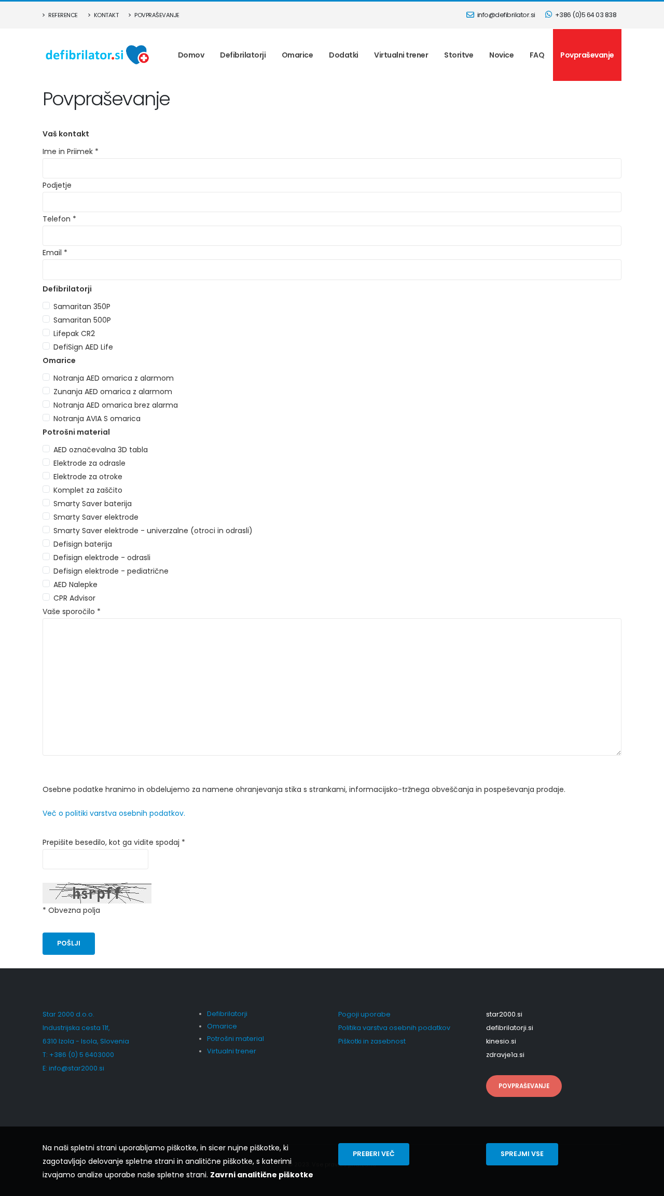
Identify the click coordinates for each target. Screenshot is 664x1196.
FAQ (537, 55)
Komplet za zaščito (87, 490)
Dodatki (343, 55)
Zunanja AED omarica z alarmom (112, 391)
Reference (62, 15)
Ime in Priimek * (71, 151)
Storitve (458, 55)
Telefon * (59, 219)
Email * (55, 252)
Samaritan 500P (82, 320)
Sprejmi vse (522, 1153)
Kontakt (105, 15)
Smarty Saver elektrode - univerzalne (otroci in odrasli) (153, 530)
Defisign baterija (82, 544)
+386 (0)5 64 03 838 (585, 14)
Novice (501, 55)
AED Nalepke (75, 584)
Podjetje (57, 185)
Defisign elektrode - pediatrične (111, 571)
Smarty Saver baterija (92, 503)
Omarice (297, 55)
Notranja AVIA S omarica (97, 418)
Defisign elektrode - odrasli (101, 557)
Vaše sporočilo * (72, 611)
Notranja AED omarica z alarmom (113, 378)
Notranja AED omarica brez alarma (115, 405)
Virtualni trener (401, 55)
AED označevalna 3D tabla (100, 449)
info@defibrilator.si (505, 14)
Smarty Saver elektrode (96, 517)
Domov (191, 55)
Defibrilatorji (243, 55)
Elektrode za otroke (87, 476)
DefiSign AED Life (83, 347)
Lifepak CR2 (74, 333)
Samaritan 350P (81, 306)
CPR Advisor (74, 598)
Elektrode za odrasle (89, 463)
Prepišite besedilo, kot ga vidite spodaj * (114, 842)
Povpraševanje (156, 15)
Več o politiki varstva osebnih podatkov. (114, 813)
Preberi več (374, 1153)
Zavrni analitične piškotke (261, 1175)
